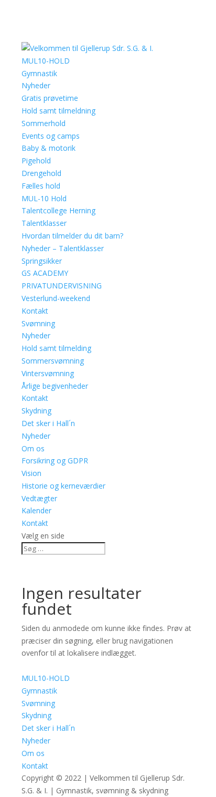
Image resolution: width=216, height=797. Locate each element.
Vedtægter (39, 498)
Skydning (36, 411)
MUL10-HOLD (45, 61)
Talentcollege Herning (58, 210)
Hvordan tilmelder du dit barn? (72, 236)
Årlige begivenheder (54, 386)
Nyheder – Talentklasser (62, 248)
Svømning (38, 323)
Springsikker (41, 261)
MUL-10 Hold (44, 198)
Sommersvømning (52, 361)
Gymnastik (39, 73)
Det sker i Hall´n (48, 423)
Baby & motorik (48, 148)
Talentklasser (44, 223)
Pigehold (36, 160)
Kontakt (34, 311)
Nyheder (35, 85)
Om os (33, 448)
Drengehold (41, 173)
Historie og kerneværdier (63, 486)
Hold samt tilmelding (56, 348)
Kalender (36, 510)
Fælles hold (40, 186)
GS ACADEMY (44, 273)
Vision (31, 473)
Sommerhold (43, 123)
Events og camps (50, 136)
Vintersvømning (47, 373)
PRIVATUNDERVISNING (61, 286)
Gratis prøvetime (49, 98)
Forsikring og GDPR (54, 460)
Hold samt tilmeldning (58, 111)
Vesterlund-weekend (55, 298)
